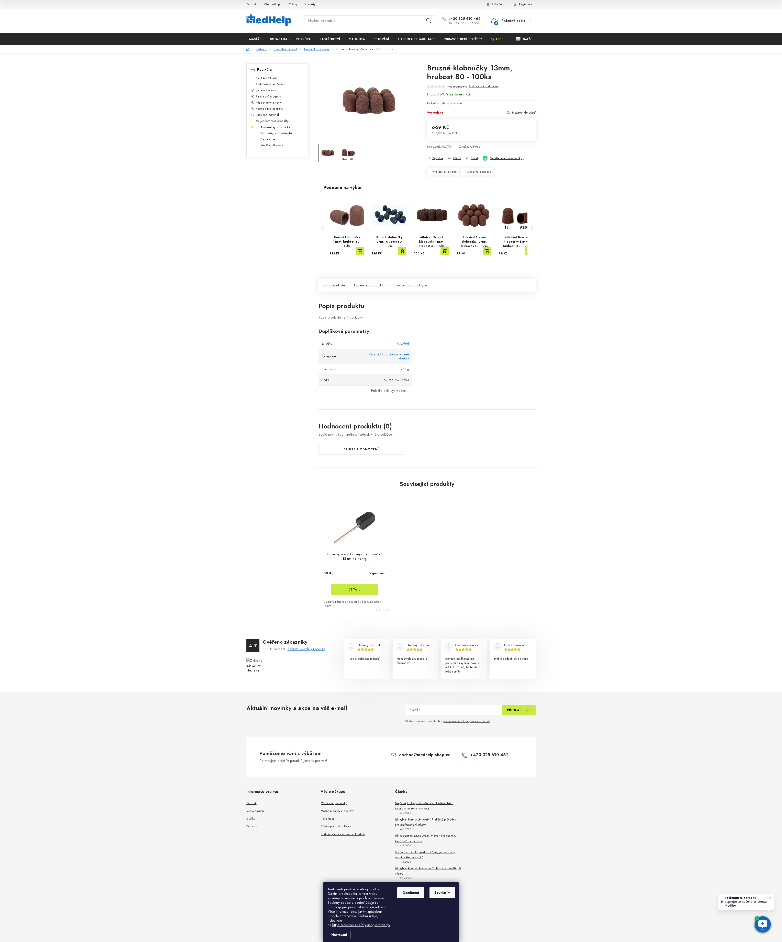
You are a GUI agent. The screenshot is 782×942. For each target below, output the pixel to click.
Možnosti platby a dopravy (337, 811)
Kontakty (310, 4)
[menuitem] (256, 39)
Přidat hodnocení (361, 449)
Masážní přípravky (271, 145)
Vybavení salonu (266, 90)
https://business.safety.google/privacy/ (361, 925)
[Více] (524, 39)
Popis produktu (334, 285)
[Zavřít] (770, 897)
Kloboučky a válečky (275, 127)
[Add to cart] (360, 251)
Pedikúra (264, 69)
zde (353, 911)
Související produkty (408, 285)
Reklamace (328, 819)
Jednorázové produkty (274, 121)
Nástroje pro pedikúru (269, 109)
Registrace (525, 4)
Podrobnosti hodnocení (484, 86)
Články (293, 4)
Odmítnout (410, 892)
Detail (354, 589)
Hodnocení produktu (369, 285)
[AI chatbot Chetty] (763, 925)
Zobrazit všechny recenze (306, 649)
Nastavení (339, 934)
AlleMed (475, 147)
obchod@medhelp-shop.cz (424, 755)
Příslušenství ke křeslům (270, 84)
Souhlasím (442, 892)
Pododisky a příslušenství (276, 133)
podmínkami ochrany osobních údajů (466, 721)
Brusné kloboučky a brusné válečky (389, 356)
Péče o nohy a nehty (269, 103)
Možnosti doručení (524, 113)
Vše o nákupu (272, 4)
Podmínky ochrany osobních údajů (343, 834)
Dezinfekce (267, 139)
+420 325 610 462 (463, 19)
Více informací (458, 94)
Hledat (428, 20)
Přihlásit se (518, 710)
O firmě (251, 4)
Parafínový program (268, 96)
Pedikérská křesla (267, 78)
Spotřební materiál (267, 115)
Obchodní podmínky (334, 803)
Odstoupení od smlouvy (336, 826)
